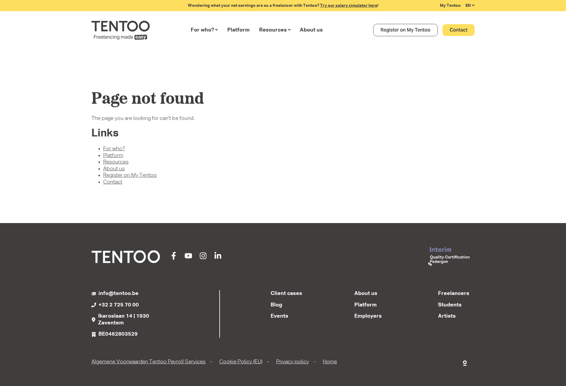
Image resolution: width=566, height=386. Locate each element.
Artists (447, 316)
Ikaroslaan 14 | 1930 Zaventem (123, 320)
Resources (273, 30)
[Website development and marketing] (465, 362)
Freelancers (453, 293)
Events (279, 316)
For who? (202, 30)
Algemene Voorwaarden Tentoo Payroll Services (148, 361)
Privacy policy (292, 361)
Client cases (286, 293)
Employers (368, 316)
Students (450, 305)
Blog (276, 305)
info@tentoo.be (118, 293)
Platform (238, 30)
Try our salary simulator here (348, 6)
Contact (112, 182)
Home (330, 361)
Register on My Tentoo (130, 175)
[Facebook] (173, 258)
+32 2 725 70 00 (118, 305)
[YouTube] (188, 258)
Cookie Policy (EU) (240, 361)
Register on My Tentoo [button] (405, 30)
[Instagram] (203, 258)
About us (311, 30)
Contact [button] (459, 30)
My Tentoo (450, 6)
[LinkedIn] (218, 258)
